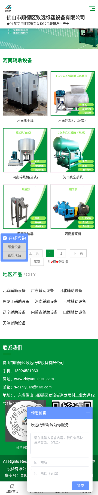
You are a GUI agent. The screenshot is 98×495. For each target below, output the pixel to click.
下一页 (78, 253)
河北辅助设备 (70, 290)
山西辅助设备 (74, 312)
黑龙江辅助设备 (16, 301)
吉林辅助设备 (74, 301)
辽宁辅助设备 (14, 312)
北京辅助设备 (14, 290)
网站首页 (12, 491)
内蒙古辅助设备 (44, 312)
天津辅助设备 (14, 322)
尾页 (37, 261)
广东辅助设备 (42, 290)
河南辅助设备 (46, 301)
